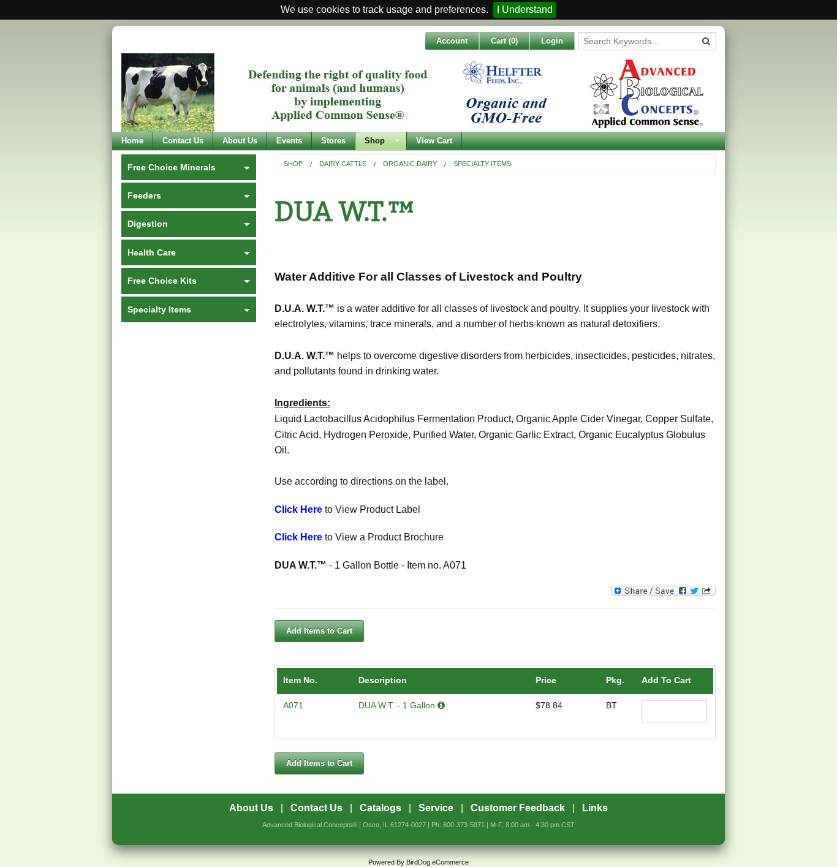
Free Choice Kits (162, 281)
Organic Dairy (410, 163)
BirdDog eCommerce (437, 862)
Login (552, 40)
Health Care (151, 252)
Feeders (144, 195)
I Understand (525, 9)
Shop (375, 140)
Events (289, 140)
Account (452, 40)
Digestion (147, 224)
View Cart (434, 140)
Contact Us (182, 140)
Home (132, 140)
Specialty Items (482, 163)
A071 (293, 705)
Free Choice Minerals (171, 167)
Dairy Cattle (342, 163)
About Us (239, 140)
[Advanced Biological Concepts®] (415, 92)
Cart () (504, 40)
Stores (333, 140)
